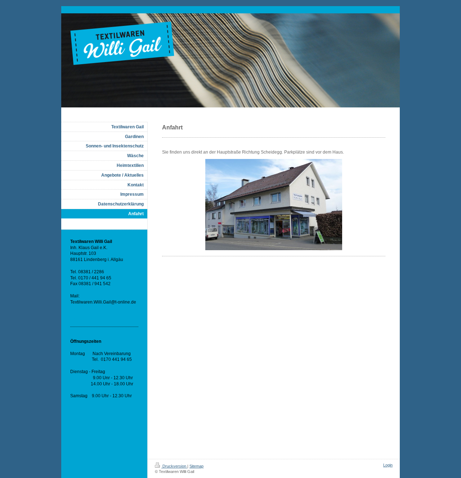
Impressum (81, 317)
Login (388, 465)
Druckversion (174, 466)
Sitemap (196, 466)
